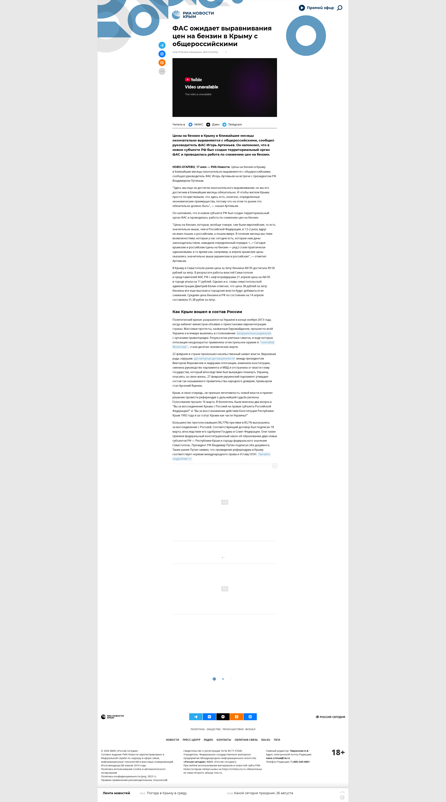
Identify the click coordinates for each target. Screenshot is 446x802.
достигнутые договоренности (214, 359)
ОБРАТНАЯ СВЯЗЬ (246, 740)
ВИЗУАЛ (250, 730)
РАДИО (208, 740)
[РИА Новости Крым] (193, 14)
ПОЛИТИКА (198, 730)
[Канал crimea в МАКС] (250, 716)
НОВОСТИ (172, 740)
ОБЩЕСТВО (214, 730)
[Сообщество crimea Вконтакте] (209, 716)
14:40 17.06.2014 (180, 52)
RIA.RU (265, 740)
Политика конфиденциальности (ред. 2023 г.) (128, 777)
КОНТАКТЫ (224, 740)
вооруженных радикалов (254, 333)
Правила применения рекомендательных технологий (134, 780)
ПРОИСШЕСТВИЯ (233, 730)
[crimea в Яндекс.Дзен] (223, 716)
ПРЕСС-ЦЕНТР (191, 740)
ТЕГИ (277, 740)
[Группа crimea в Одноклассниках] (236, 716)
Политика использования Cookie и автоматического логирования (133, 771)
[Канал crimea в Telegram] (195, 716)
